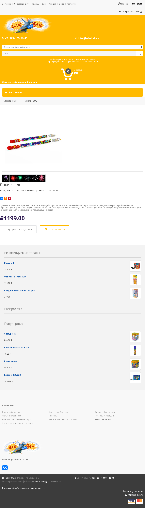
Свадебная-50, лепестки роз (19, 290)
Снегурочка (10, 333)
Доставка (6, 4)
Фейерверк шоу (21, 4)
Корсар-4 (9, 263)
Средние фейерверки (105, 412)
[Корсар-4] (135, 265)
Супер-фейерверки (11, 412)
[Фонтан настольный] (135, 279)
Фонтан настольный (15, 276)
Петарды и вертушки (104, 415)
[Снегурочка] (135, 336)
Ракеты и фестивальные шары (16, 419)
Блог (44, 4)
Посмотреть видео (56, 229)
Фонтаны (53, 415)
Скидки (52, 4)
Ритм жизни (10, 361)
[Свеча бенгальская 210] (135, 350)
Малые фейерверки (11, 415)
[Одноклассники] (5, 198)
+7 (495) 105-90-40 (15, 38)
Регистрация (126, 11)
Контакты (71, 4)
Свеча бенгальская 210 (16, 347)
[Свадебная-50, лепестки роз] (135, 293)
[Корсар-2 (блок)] (135, 377)
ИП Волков (8, 477)
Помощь (35, 4)
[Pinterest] (9, 198)
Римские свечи (10, 100)
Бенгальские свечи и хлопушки (63, 419)
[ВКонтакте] (1, 198)
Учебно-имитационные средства (17, 423)
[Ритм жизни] (135, 363)
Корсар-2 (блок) (12, 375)
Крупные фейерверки (59, 412)
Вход (139, 11)
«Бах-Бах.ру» (42, 481)
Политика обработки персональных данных (23, 488)
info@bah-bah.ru (88, 38)
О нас (61, 4)
